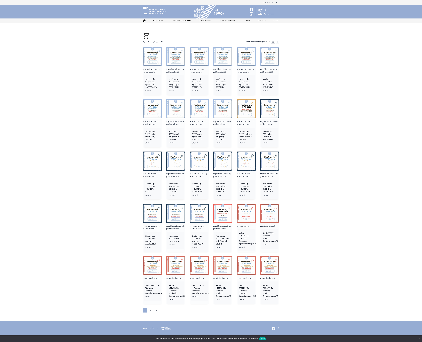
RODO (248, 21)
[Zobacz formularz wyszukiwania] (277, 2)
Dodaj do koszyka (172, 249)
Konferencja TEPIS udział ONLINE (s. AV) (174, 239)
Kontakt (262, 21)
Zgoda (262, 338)
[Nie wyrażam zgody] (419, 339)
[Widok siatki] (273, 41)
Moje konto (267, 2)
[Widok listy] (277, 41)
